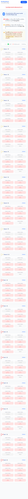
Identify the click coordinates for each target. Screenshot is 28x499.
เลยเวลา (8, 54)
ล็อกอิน (20, 68)
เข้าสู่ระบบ (24, 2)
